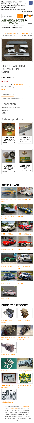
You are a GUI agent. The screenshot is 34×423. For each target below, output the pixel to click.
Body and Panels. (24, 33)
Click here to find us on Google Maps (13, 9)
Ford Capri (12, 33)
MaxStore (14, 409)
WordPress (24, 407)
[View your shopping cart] (25, 17)
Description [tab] (6, 95)
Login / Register (27, 11)
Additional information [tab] (11, 98)
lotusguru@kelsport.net (18, 4)
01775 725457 (10, 2)
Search (20, 16)
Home (5, 33)
